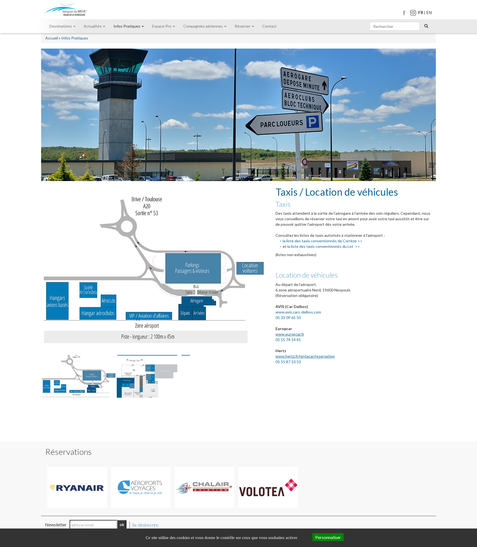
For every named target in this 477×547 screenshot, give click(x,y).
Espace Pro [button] (162, 26)
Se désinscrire (145, 524)
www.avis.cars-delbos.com (298, 312)
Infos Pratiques (74, 38)
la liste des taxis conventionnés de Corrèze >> (322, 240)
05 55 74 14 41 (288, 339)
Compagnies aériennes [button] (203, 26)
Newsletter (56, 524)
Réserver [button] (243, 26)
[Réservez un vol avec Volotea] (268, 487)
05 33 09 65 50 (289, 317)
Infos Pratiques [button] (127, 26)
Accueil (51, 38)
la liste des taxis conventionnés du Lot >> (323, 246)
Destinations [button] (61, 26)
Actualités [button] (93, 26)
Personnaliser (328, 537)
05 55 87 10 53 (288, 361)
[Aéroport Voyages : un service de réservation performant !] (141, 487)
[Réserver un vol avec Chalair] (205, 487)
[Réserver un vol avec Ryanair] (77, 487)
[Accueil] (66, 9)
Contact (269, 26)
